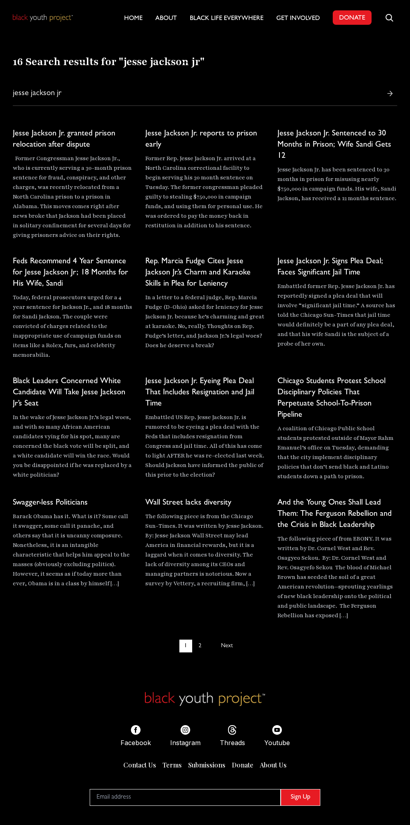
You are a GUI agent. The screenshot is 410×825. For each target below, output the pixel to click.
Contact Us (139, 765)
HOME (133, 19)
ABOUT (166, 19)
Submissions (206, 765)
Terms (172, 765)
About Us (273, 765)
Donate (242, 765)
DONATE (352, 18)
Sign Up (300, 797)
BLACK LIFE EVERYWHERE (226, 19)
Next (227, 646)
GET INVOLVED (298, 19)
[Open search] (389, 18)
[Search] (390, 93)
